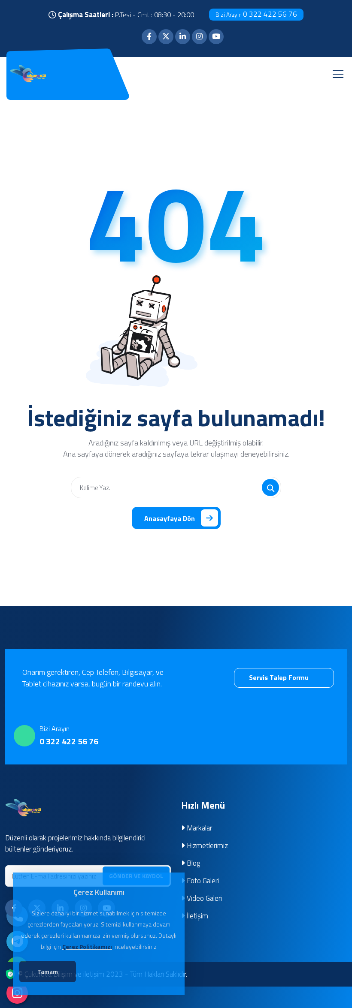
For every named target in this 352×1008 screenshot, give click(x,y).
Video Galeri (203, 898)
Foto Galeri (202, 880)
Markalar (198, 827)
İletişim (196, 915)
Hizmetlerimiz (206, 845)
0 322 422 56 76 (256, 14)
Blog (192, 863)
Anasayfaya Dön (169, 518)
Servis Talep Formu (279, 677)
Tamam (47, 971)
